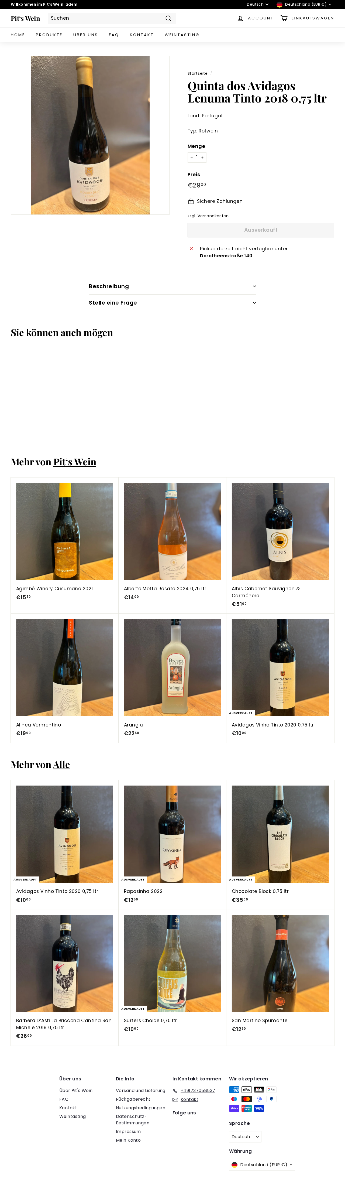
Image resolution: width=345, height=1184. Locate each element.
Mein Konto (128, 1140)
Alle (61, 764)
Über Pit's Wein (75, 1090)
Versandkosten (213, 216)
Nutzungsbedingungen (140, 1108)
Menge (196, 146)
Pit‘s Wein (25, 18)
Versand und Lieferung (140, 1090)
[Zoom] (90, 135)
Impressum (128, 1131)
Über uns (85, 34)
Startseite (198, 73)
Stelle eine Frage (113, 302)
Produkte (49, 34)
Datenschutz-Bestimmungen (132, 1119)
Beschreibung (109, 286)
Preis (194, 174)
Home (18, 34)
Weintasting (182, 34)
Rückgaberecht (133, 1099)
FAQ (114, 34)
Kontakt (142, 34)
